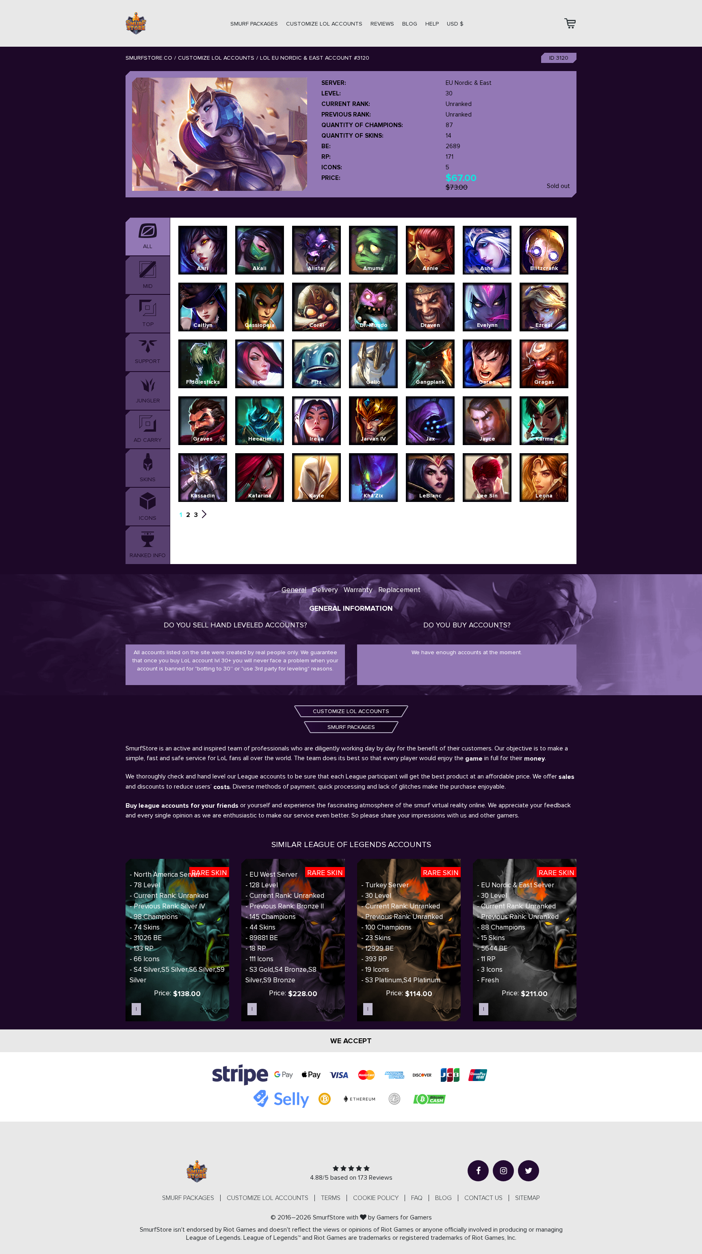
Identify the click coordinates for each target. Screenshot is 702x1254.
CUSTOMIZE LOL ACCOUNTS (324, 23)
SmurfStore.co (149, 57)
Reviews (382, 23)
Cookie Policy (376, 1198)
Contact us (483, 1198)
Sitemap (527, 1198)
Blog (409, 23)
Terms (330, 1198)
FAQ (416, 1198)
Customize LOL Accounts (216, 57)
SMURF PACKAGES (254, 23)
